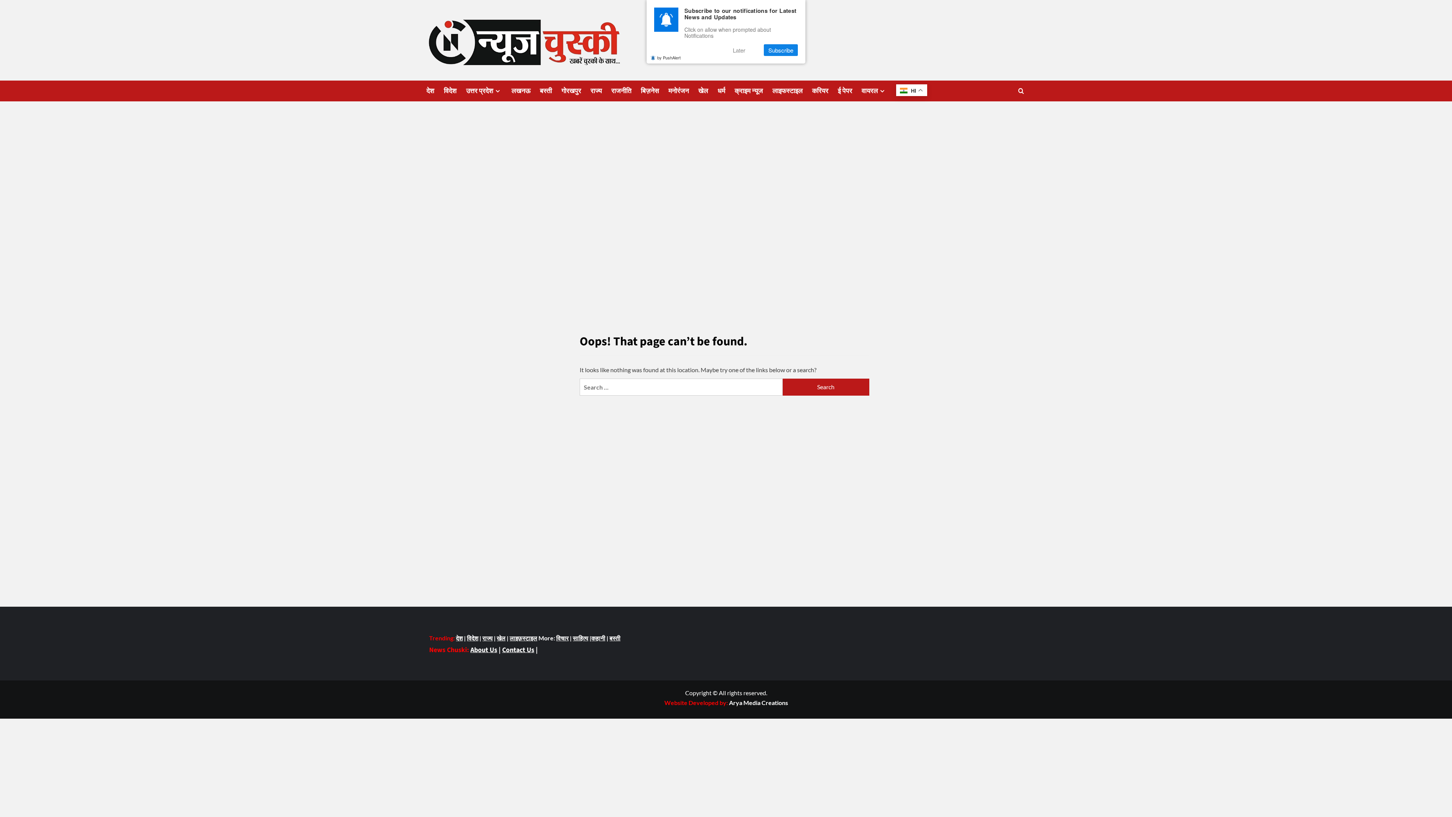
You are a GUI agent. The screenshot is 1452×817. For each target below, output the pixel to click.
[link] (758, 702)
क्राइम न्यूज (749, 91)
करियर (820, 91)
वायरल (870, 91)
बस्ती (546, 91)
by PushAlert (669, 57)
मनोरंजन (679, 91)
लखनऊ (521, 91)
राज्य (596, 91)
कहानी (598, 637)
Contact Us (518, 650)
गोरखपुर (571, 91)
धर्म (721, 91)
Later (739, 50)
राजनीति (621, 91)
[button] (1021, 91)
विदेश (450, 91)
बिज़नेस (650, 91)
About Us (483, 650)
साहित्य (580, 637)
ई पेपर (845, 91)
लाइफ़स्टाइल (523, 637)
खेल (703, 91)
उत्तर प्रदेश (479, 91)
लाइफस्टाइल (788, 91)
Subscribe (780, 50)
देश (430, 91)
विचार (562, 637)
